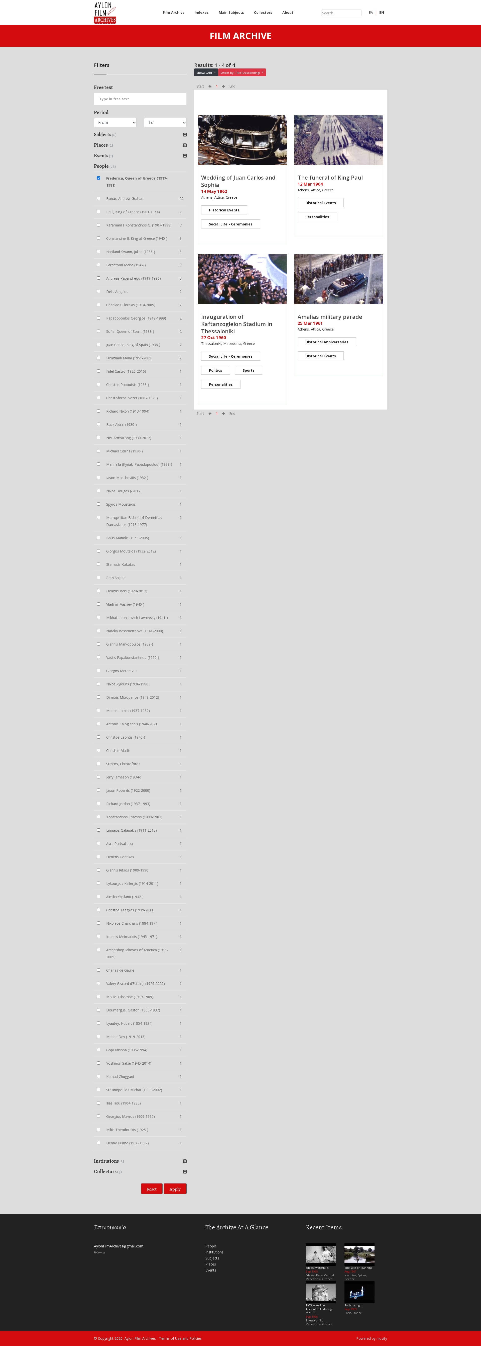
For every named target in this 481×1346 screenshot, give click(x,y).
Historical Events (224, 210)
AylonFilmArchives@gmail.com (118, 1246)
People (211, 1246)
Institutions (214, 1252)
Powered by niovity (371, 1338)
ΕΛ (371, 12)
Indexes (202, 12)
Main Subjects (231, 12)
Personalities (317, 216)
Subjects (212, 1258)
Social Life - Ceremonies (231, 224)
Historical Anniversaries (326, 342)
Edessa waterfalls (317, 1268)
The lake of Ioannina (358, 1268)
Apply (175, 1189)
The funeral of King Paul (330, 177)
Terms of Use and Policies (180, 1338)
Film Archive (174, 12)
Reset (152, 1189)
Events (210, 1270)
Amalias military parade (330, 316)
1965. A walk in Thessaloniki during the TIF (319, 1309)
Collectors (263, 12)
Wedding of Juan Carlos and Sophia (238, 181)
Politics (215, 370)
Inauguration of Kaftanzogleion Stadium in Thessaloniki (236, 324)
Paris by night (353, 1305)
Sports (249, 370)
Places (210, 1264)
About (287, 12)
